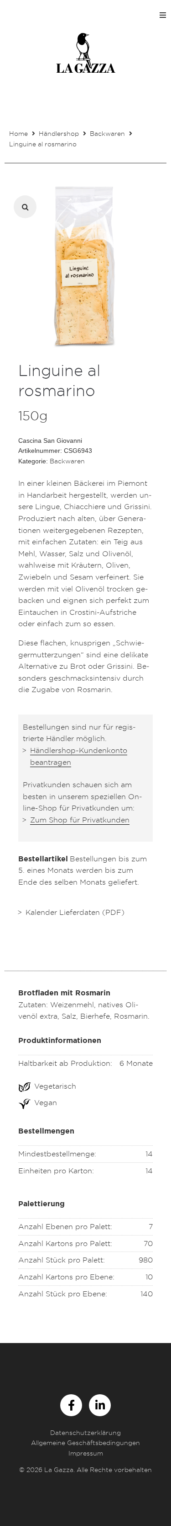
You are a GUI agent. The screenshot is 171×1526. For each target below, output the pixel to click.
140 (146, 1293)
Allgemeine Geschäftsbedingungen (85, 1442)
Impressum (85, 1453)
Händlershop (59, 133)
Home (18, 133)
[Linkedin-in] (100, 1405)
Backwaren (107, 133)
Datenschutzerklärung (85, 1432)
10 (149, 1276)
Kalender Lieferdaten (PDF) (75, 912)
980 (146, 1259)
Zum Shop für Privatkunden (80, 819)
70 (148, 1243)
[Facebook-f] (71, 1405)
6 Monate (136, 1063)
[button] (163, 15)
